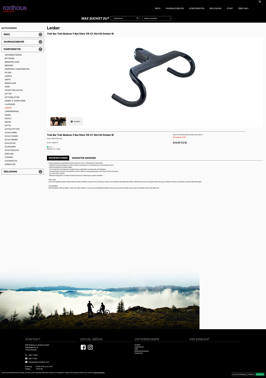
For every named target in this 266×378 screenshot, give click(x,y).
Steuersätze (11, 161)
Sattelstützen (12, 129)
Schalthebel (11, 132)
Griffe (8, 80)
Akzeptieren (260, 374)
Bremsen (9, 65)
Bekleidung (215, 8)
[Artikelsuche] (260, 2)
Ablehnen (251, 374)
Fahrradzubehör (175, 8)
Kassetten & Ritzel (14, 90)
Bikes (158, 8)
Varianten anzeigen (84, 158)
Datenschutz (139, 347)
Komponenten (196, 8)
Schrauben (10, 147)
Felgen (8, 72)
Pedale (8, 118)
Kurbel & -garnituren (15, 101)
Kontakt (137, 345)
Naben (8, 115)
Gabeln (8, 76)
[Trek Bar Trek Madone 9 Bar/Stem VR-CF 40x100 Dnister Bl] (155, 78)
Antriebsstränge (13, 55)
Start (230, 8)
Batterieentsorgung (141, 351)
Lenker (8, 108)
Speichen (9, 154)
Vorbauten (10, 164)
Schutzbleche (12, 150)
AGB (136, 349)
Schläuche (10, 143)
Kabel (7, 87)
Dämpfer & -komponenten (17, 69)
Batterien (9, 58)
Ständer (9, 157)
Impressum (139, 353)
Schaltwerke (11, 140)
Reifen (8, 122)
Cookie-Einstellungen (239, 374)
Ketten (8, 94)
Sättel (8, 125)
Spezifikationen (58, 158)
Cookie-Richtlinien (99, 372)
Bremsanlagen (12, 62)
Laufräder (10, 104)
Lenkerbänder (12, 111)
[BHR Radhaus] (23, 8)
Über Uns (243, 8)
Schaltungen (11, 136)
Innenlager (10, 83)
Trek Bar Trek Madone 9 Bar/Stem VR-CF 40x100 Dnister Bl (80, 33)
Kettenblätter (12, 97)
